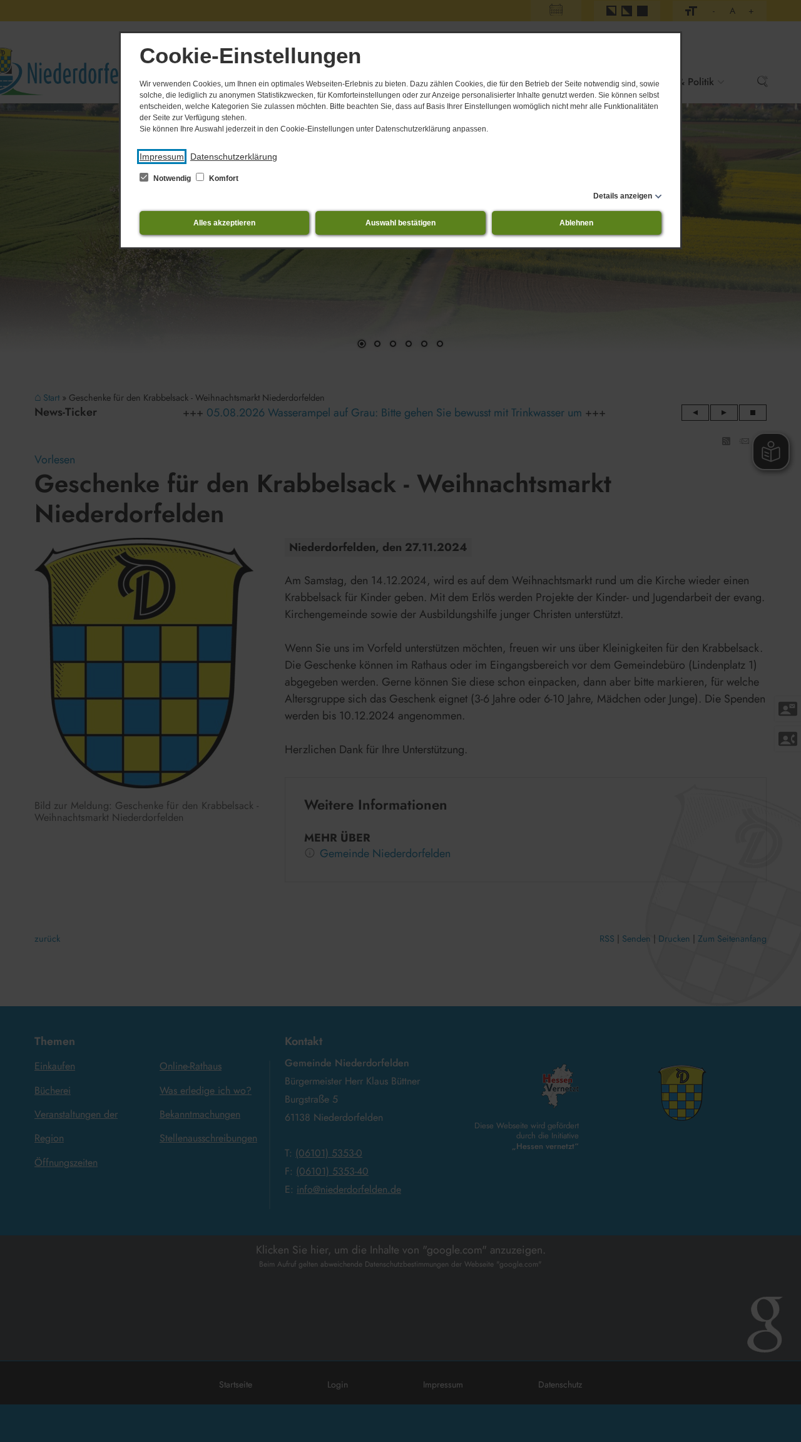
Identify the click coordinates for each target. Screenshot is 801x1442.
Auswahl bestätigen (400, 223)
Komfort (222, 178)
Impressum (162, 157)
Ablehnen (576, 223)
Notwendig (172, 178)
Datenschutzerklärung (233, 157)
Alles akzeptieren (224, 223)
